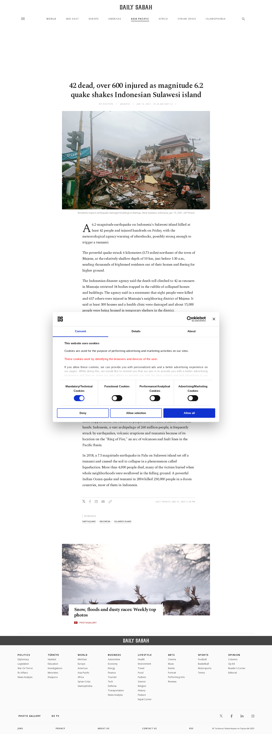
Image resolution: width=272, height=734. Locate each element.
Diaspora (53, 677)
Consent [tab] (80, 331)
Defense (112, 686)
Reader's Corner (236, 668)
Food (140, 672)
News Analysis (25, 677)
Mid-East (72, 19)
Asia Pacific (140, 19)
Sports (203, 654)
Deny (83, 413)
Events (171, 668)
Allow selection (136, 413)
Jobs (20, 728)
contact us (149, 728)
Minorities (53, 672)
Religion (142, 686)
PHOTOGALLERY (88, 622)
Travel (141, 668)
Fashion (142, 677)
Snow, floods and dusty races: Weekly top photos (115, 612)
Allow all (189, 413)
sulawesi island (122, 521)
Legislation (23, 663)
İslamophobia (85, 686)
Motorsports (204, 668)
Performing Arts (176, 677)
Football (202, 659)
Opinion (234, 654)
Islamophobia (216, 19)
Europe (94, 19)
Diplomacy (23, 659)
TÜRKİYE (53, 654)
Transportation (116, 690)
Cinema (172, 659)
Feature (142, 694)
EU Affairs (23, 672)
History (141, 690)
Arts (171, 654)
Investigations (55, 668)
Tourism (112, 677)
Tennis (201, 672)
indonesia (105, 521)
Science (142, 681)
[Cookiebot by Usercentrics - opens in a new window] (189, 319)
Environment (144, 663)
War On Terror (25, 668)
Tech (110, 681)
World (51, 19)
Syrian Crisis (187, 19)
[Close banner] (214, 319)
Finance (112, 672)
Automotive (114, 659)
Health (141, 659)
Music (171, 663)
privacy (60, 728)
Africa (163, 19)
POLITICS (24, 654)
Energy (111, 668)
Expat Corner (145, 699)
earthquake (89, 521)
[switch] (117, 398)
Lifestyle (145, 654)
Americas (114, 19)
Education (53, 663)
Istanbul (52, 659)
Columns (232, 659)
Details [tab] (136, 331)
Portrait (172, 672)
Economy (112, 663)
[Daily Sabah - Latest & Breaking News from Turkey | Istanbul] (136, 7)
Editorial (232, 672)
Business (114, 654)
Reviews (172, 681)
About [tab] (191, 331)
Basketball (203, 663)
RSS (191, 728)
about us (103, 728)
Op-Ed (231, 663)
